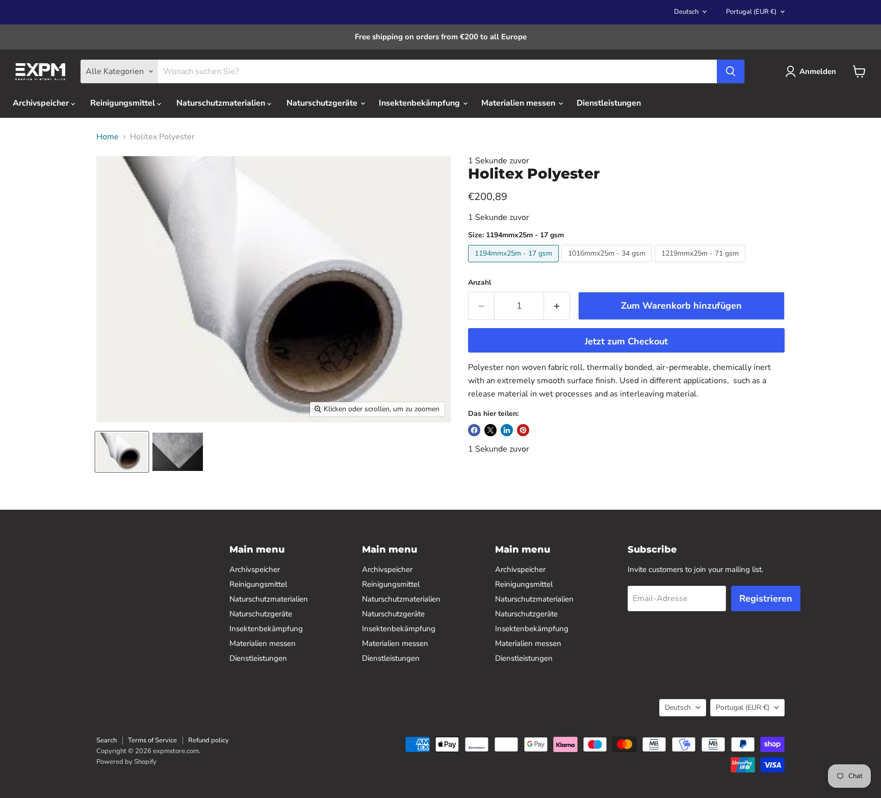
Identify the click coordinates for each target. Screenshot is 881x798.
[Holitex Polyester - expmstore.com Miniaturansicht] (121, 452)
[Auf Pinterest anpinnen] (523, 430)
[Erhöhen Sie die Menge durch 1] (557, 306)
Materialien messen (519, 103)
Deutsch (686, 11)
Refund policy (208, 740)
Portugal (751, 11)
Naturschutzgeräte (323, 103)
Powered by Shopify (126, 761)
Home (107, 136)
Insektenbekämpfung (420, 103)
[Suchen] (730, 71)
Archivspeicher (42, 103)
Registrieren (765, 598)
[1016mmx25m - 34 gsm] (608, 264)
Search (106, 740)
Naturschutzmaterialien (221, 103)
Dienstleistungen (609, 103)
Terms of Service (152, 740)
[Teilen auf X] (490, 430)
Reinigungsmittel (123, 103)
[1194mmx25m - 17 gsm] (514, 264)
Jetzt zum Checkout (626, 341)
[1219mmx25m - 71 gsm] (701, 264)
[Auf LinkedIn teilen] (507, 430)
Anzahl (479, 283)
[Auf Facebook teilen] (474, 430)
